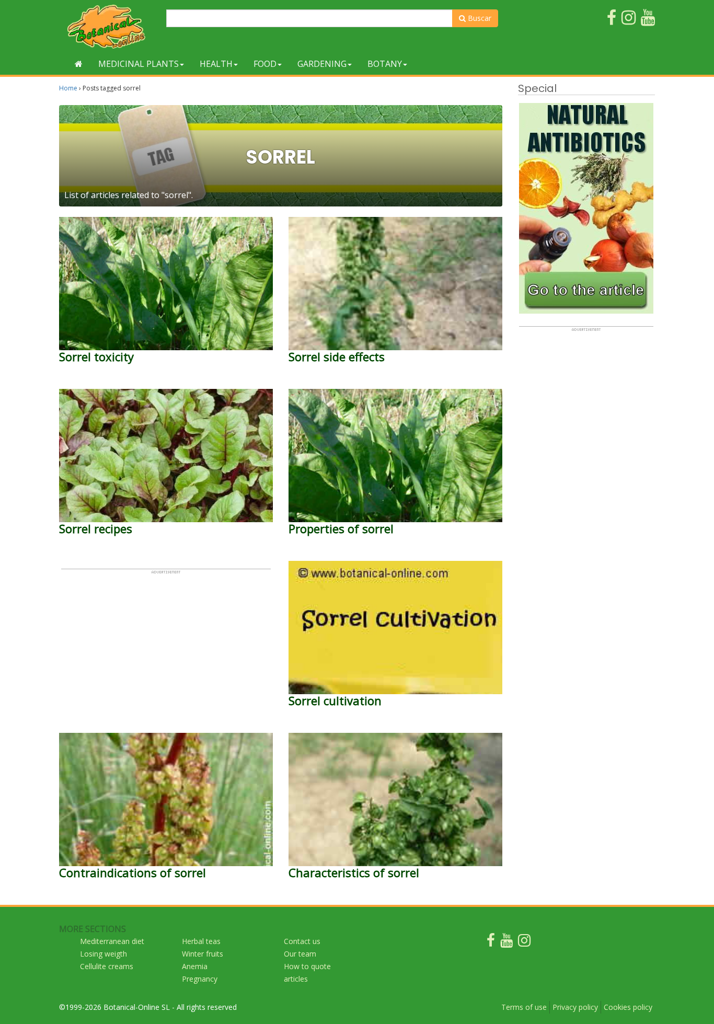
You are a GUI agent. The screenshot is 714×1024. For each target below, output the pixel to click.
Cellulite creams (106, 966)
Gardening (322, 64)
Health (216, 64)
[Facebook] (491, 943)
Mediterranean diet (112, 941)
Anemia (195, 966)
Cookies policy (628, 1007)
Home (68, 88)
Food (265, 64)
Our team (300, 954)
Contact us (302, 941)
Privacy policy (575, 1007)
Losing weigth (103, 954)
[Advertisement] (166, 647)
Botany (384, 64)
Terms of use (524, 1007)
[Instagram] (524, 943)
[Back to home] (78, 64)
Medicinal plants (138, 64)
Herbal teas (201, 941)
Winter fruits (202, 954)
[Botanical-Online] (109, 26)
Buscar (478, 18)
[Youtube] (506, 943)
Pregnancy (199, 979)
